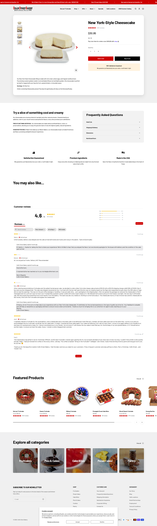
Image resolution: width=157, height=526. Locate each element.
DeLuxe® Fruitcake (65, 8)
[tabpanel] (78, 293)
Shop (75, 8)
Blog (130, 494)
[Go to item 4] (19, 43)
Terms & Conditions (135, 506)
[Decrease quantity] (90, 51)
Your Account (100, 491)
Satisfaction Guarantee (103, 500)
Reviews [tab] (20, 224)
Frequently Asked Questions (105, 494)
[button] (113, 122)
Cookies (75, 503)
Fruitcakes (76, 491)
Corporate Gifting (102, 503)
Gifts (83, 8)
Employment (133, 503)
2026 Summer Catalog (125, 8)
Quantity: (90, 47)
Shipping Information (103, 497)
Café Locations (111, 8)
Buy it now (127, 58)
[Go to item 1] (19, 23)
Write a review (139, 223)
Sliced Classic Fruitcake (126, 411)
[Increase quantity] (98, 51)
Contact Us (100, 506)
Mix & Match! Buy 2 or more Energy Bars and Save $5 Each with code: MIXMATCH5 (47, 2)
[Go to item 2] (19, 30)
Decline (102, 522)
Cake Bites (76, 497)
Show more (78, 356)
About (91, 8)
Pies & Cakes (76, 500)
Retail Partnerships (134, 500)
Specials (100, 8)
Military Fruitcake (71, 411)
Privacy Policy (48, 517)
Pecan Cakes (76, 494)
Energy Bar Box (150, 411)
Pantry (75, 506)
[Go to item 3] (19, 36)
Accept (78, 522)
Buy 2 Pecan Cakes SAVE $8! (92, 2)
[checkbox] (61, 229)
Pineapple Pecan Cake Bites (101, 411)
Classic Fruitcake (45, 411)
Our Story (132, 491)
